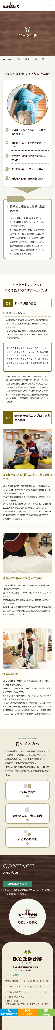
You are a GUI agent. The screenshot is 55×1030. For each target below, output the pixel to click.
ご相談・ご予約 (27, 922)
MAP (17, 975)
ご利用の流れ (27, 792)
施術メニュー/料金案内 (27, 816)
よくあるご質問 (27, 839)
